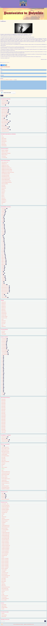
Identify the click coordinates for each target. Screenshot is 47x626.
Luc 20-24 (3, 248)
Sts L (2, 371)
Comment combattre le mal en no (5, 478)
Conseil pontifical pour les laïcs (5, 176)
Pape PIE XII (3, 192)
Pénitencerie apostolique (4, 183)
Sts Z (2, 391)
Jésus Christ (3, 591)
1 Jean (2, 281)
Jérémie (2, 234)
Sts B (2, 357)
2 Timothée (3, 277)
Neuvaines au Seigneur (4, 316)
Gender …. (2, 470)
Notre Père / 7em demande (4, 558)
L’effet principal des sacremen (5, 526)
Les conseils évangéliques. (4, 529)
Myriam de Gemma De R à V (5, 291)
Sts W (2, 387)
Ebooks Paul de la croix (4, 112)
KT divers (3, 294)
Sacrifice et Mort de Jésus (4, 588)
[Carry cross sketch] (23, 28)
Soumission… (3, 464)
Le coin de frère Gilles (4, 157)
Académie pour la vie (4, 163)
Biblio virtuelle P (3, 419)
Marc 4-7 (3, 251)
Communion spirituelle (4, 454)
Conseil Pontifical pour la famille (5, 173)
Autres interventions (4, 145)
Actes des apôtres (4, 208)
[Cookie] (2, 624)
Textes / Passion (4, 116)
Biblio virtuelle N (3, 416)
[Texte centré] (7, 79)
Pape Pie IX (2, 196)
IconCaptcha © (14, 93)
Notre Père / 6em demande (4, 559)
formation (2, 137)
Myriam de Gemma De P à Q (5, 290)
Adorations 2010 (3, 303)
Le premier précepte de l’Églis (5, 538)
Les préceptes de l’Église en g (5, 539)
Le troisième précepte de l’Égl (5, 535)
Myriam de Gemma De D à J (5, 287)
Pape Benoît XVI (3, 186)
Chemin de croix (3, 320)
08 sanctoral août (4, 348)
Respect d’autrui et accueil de (5, 451)
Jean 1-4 (3, 225)
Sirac (2, 271)
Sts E (2, 361)
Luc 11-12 (3, 244)
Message (1, 78)
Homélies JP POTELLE (4, 154)
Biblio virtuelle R (3, 422)
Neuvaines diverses (4, 313)
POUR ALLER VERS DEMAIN (5, 439)
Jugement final (3, 584)
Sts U (2, 384)
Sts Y (2, 390)
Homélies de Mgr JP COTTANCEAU (5, 153)
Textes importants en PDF (4, 162)
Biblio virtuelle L (3, 413)
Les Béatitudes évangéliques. (5, 509)
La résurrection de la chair (4, 572)
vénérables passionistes (5, 103)
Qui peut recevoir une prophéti (5, 474)
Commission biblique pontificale (5, 179)
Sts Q (2, 378)
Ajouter (2, 95)
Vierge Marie (3, 332)
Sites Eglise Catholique (4, 607)
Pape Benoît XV (3, 202)
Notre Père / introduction (4, 568)
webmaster (2, 613)
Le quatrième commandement (5, 548)
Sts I (2, 367)
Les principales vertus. (4, 512)
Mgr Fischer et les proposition (5, 499)
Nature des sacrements (4, 528)
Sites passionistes (3, 604)
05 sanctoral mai (4, 344)
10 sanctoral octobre (4, 351)
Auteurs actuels (3, 432)
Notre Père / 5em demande (4, 561)
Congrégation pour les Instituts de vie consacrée (7, 172)
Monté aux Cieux (3, 585)
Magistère (3, 493)
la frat (2, 135)
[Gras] (0, 79)
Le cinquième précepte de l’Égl (5, 532)
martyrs (2, 394)
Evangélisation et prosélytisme (5, 488)
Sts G (2, 364)
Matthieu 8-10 (3, 258)
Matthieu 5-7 (3, 257)
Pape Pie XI (2, 193)
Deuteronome (3, 211)
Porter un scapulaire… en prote (5, 448)
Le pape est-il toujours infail (5, 447)
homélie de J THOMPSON (4, 150)
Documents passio (4, 119)
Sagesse (3, 270)
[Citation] (6, 79)
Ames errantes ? (3, 458)
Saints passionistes (4, 100)
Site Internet (2, 75)
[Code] (12, 79)
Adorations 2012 (3, 306)
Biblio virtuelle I (3, 410)
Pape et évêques (3, 578)
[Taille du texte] (3, 79)
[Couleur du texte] (5, 79)
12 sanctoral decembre (4, 354)
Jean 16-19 (3, 231)
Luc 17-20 (3, 247)
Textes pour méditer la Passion (5, 129)
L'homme (2, 592)
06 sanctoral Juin (4, 345)
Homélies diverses (4, 115)
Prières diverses (3, 322)
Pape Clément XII (3, 199)
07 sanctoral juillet (4, 347)
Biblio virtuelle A (3, 399)
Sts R (2, 380)
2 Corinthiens (3, 280)
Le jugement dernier (4, 480)
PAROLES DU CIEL (4, 438)
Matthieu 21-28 (3, 264)
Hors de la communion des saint (5, 575)
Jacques (2, 224)
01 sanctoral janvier (4, 338)
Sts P (2, 377)
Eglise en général (3, 581)
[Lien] (8, 79)
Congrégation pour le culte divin (5, 166)
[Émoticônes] (13, 79)
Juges (2, 237)
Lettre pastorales (3, 156)
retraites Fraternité (3, 138)
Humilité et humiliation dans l (5, 481)
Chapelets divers (3, 326)
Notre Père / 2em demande (4, 565)
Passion (2, 319)
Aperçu (16, 79)
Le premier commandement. (5, 552)
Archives (3, 445)
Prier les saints (3, 323)
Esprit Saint (2, 582)
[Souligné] (2, 79)
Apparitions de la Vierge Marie (5, 461)
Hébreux (2, 221)
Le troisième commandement (5, 549)
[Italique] (1, 79)
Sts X (2, 388)
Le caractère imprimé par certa (5, 525)
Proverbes (3, 267)
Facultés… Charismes (4, 467)
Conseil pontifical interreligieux (5, 175)
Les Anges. (2, 594)
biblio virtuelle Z (3, 429)
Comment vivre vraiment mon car (5, 471)
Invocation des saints (4, 555)
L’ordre (2, 515)
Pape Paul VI (3, 189)
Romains (3, 268)
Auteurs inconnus (3, 430)
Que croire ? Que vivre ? (4, 477)
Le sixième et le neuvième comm (5, 545)
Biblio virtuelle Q (3, 420)
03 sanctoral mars (4, 341)
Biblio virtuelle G (3, 407)
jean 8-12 (3, 228)
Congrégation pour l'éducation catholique (6, 169)
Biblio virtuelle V (3, 426)
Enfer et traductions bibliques (5, 455)
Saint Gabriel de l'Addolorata (5, 126)
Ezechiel (2, 215)
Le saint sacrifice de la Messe (5, 519)
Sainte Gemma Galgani (4, 128)
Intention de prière (3, 616)
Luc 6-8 (2, 241)
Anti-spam (1, 90)
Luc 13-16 (3, 245)
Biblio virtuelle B (3, 400)
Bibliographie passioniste (5, 109)
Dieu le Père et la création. (4, 595)
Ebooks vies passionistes (5, 122)
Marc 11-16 (3, 254)
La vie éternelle (3, 571)
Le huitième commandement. (5, 542)
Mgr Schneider (3, 496)
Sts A (2, 355)
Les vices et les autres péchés (5, 505)
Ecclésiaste (3, 212)
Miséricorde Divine (3, 144)
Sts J (2, 368)
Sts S (2, 381)
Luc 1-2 (2, 238)
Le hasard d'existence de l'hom (5, 487)
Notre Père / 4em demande (4, 562)
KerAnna (2, 118)
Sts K (2, 370)
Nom (1, 68)
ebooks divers (3, 125)
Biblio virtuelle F (3, 406)
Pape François (3, 185)
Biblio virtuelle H (3, 409)
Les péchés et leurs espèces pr (5, 506)
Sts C (2, 358)
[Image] (10, 79)
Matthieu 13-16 (3, 261)
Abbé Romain (3, 497)
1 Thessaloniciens (4, 284)
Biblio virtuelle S (3, 423)
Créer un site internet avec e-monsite (18, 624)
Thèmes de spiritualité (4, 297)
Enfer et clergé (3, 457)
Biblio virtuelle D (3, 403)
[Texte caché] (9, 79)
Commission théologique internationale (6, 182)
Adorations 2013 (3, 307)
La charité (2, 484)
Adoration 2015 (3, 309)
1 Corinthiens (3, 278)
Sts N (2, 374)
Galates (2, 218)
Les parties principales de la (5, 598)
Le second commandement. (5, 551)
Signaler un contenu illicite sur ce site (29, 624)
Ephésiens (3, 214)
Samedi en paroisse (4, 141)
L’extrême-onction (3, 516)
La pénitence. (3, 518)
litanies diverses (3, 310)
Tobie (2, 274)
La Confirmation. (3, 522)
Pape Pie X (2, 195)
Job (2, 235)
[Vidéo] (11, 79)
